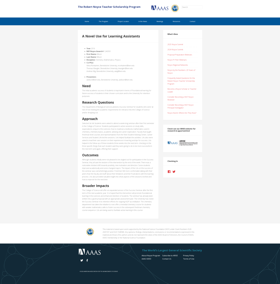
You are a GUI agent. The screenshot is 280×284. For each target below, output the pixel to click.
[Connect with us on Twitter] (174, 171)
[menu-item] (188, 255)
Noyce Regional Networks (177, 65)
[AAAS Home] (161, 9)
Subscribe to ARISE (170, 255)
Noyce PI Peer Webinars (177, 60)
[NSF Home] (176, 12)
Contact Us (166, 259)
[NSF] (90, 235)
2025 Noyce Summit (175, 44)
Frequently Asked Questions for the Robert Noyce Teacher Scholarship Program (181, 81)
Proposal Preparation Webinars (179, 54)
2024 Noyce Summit (175, 49)
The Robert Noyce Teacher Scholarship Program (109, 7)
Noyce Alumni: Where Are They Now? (181, 113)
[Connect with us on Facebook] (169, 171)
